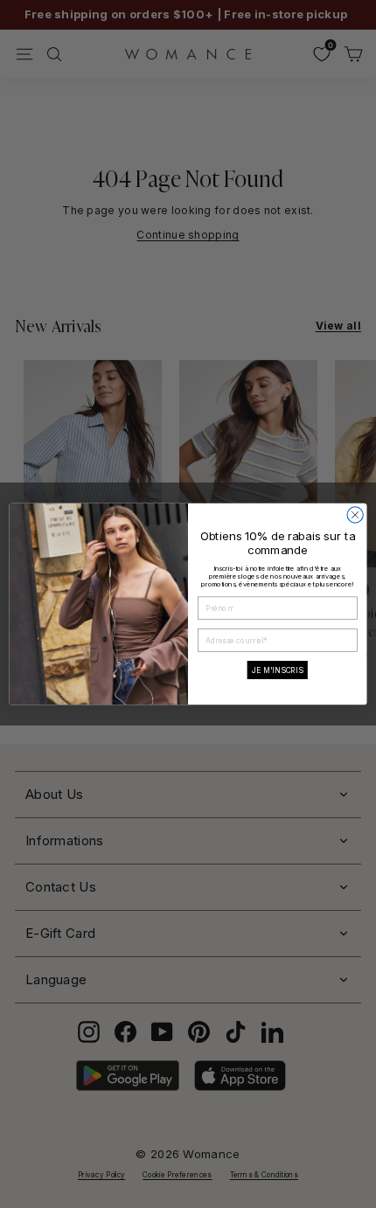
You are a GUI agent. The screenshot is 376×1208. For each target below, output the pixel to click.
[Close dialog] (355, 515)
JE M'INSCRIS (277, 669)
